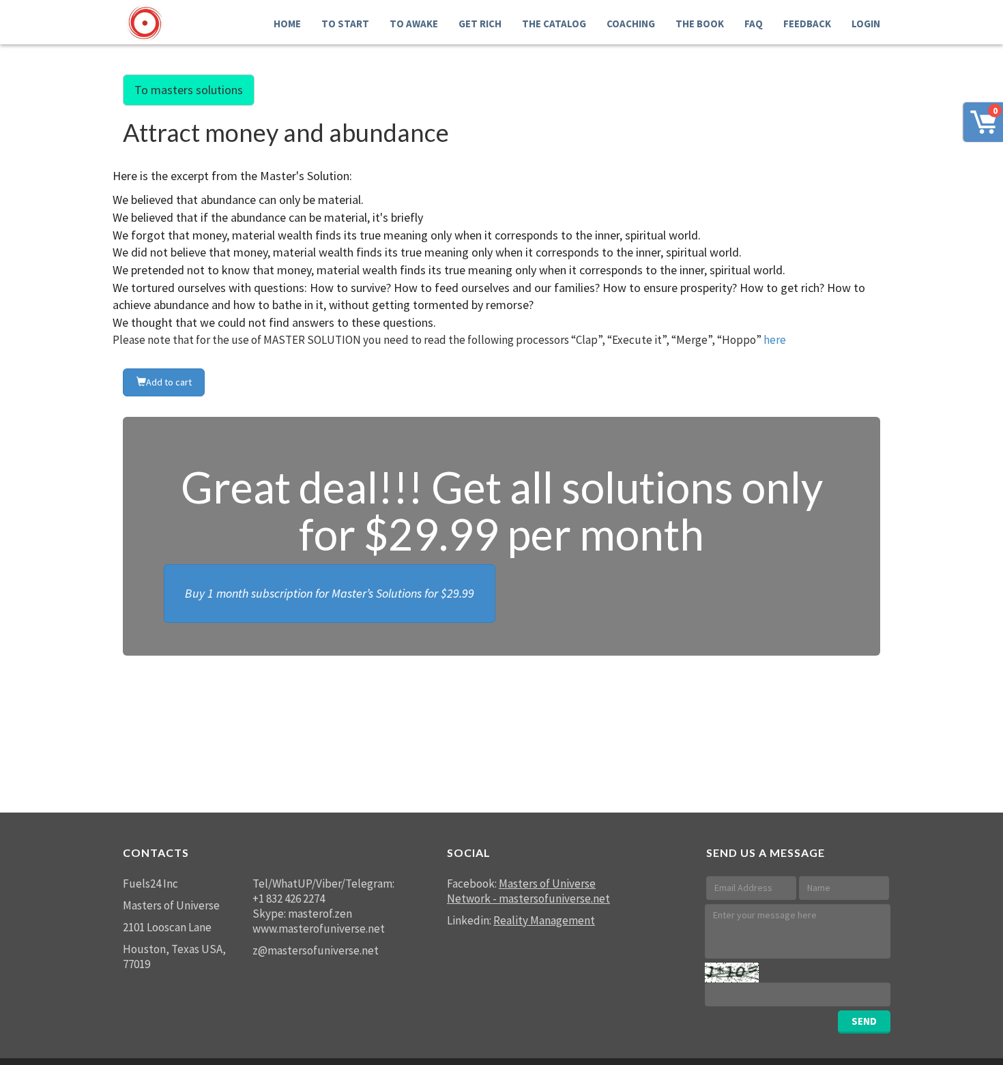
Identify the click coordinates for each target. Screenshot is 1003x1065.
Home (287, 23)
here (775, 339)
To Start (345, 23)
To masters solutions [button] (188, 90)
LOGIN (866, 23)
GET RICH (480, 23)
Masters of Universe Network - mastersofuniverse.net (528, 891)
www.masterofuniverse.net (318, 928)
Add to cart (169, 382)
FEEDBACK (807, 23)
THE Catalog (554, 23)
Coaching (631, 23)
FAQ (753, 23)
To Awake (414, 23)
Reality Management (544, 920)
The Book (699, 23)
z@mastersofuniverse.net (315, 950)
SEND (864, 1021)
